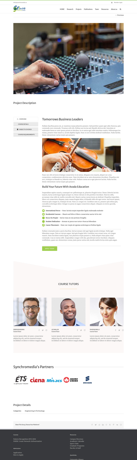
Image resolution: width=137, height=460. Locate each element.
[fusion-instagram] (46, 330)
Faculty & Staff (75, 448)
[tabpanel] (81, 184)
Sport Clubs (74, 444)
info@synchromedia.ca (20, 2)
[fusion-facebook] (39, 330)
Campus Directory (76, 439)
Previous (120, 15)
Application (17, 453)
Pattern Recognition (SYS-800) (24, 439)
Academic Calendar (77, 441)
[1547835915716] (54, 380)
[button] (120, 9)
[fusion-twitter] (43, 330)
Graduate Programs (77, 446)
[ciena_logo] (37, 380)
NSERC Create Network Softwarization (27, 441)
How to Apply (18, 455)
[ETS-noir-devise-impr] (21, 380)
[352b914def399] (87, 380)
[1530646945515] (71, 380)
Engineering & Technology (35, 411)
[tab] (25, 119)
